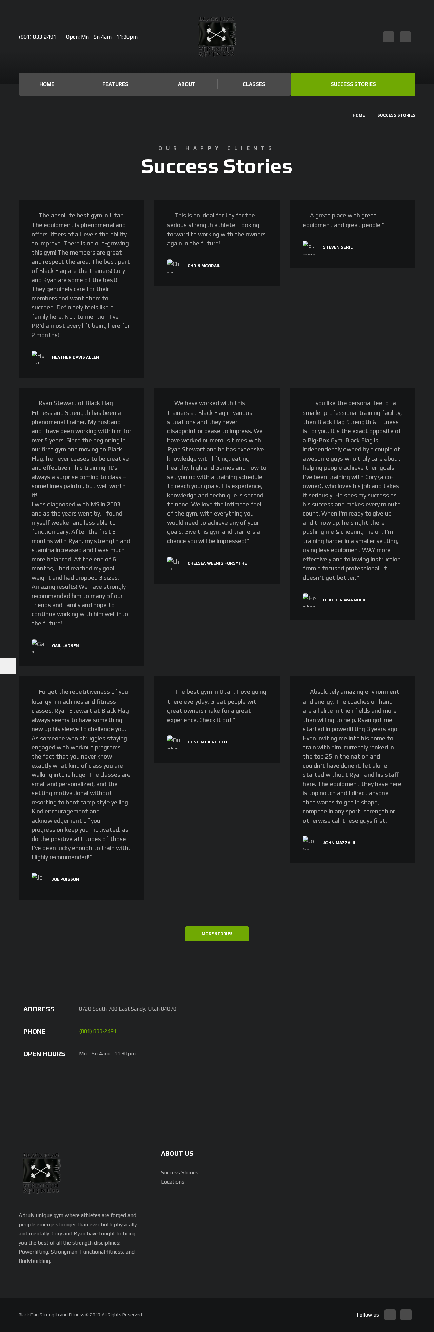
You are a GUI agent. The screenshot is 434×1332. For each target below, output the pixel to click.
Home (46, 84)
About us (177, 1153)
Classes (254, 84)
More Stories (217, 933)
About (186, 84)
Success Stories (353, 84)
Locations (172, 1181)
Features (115, 84)
